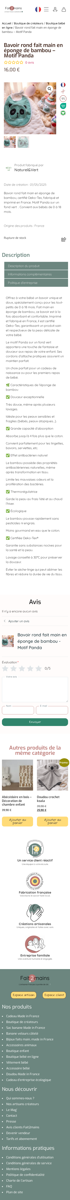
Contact (11, 1116)
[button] (49, 88)
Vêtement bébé (17, 1062)
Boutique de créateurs (28, 23)
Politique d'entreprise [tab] (23, 283)
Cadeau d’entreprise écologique (28, 1080)
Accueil (6, 23)
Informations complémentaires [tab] (30, 274)
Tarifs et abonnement (21, 1139)
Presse (11, 1121)
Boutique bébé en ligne (22, 1057)
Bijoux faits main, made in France (29, 1039)
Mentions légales (18, 1169)
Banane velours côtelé (22, 1033)
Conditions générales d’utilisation (29, 1157)
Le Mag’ (11, 1110)
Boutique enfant (17, 1051)
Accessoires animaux (21, 1045)
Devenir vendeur (18, 1133)
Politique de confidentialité (25, 1175)
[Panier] (63, 9)
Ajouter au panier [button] (17, 821)
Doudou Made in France (23, 1074)
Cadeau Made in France (22, 1016)
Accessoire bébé (18, 1068)
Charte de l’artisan (19, 1181)
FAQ (9, 1186)
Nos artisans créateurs (22, 1104)
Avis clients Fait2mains (22, 1127)
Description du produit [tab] (23, 266)
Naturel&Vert (26, 169)
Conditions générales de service (29, 1163)
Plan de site (14, 1192)
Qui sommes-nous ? (20, 1098)
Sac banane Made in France (25, 1028)
